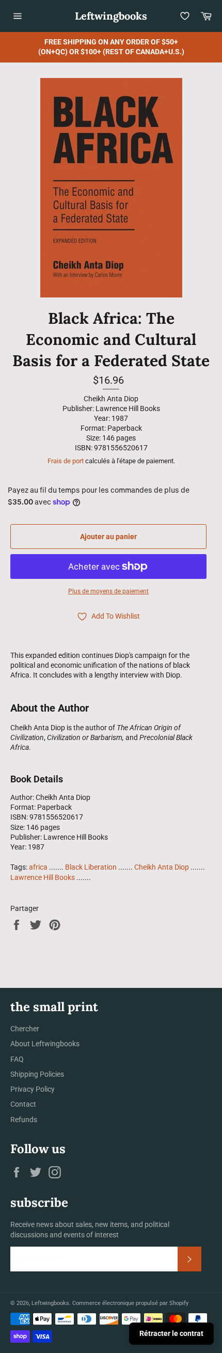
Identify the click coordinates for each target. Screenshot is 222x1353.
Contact (23, 1104)
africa (38, 867)
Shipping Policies (37, 1074)
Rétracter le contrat (171, 1333)
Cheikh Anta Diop (161, 867)
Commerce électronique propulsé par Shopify (130, 1303)
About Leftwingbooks (45, 1044)
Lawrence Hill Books (42, 877)
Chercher (24, 1029)
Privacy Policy (32, 1089)
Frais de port (65, 461)
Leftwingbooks (111, 15)
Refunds (23, 1119)
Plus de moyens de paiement (108, 591)
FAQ (17, 1059)
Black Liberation (91, 867)
